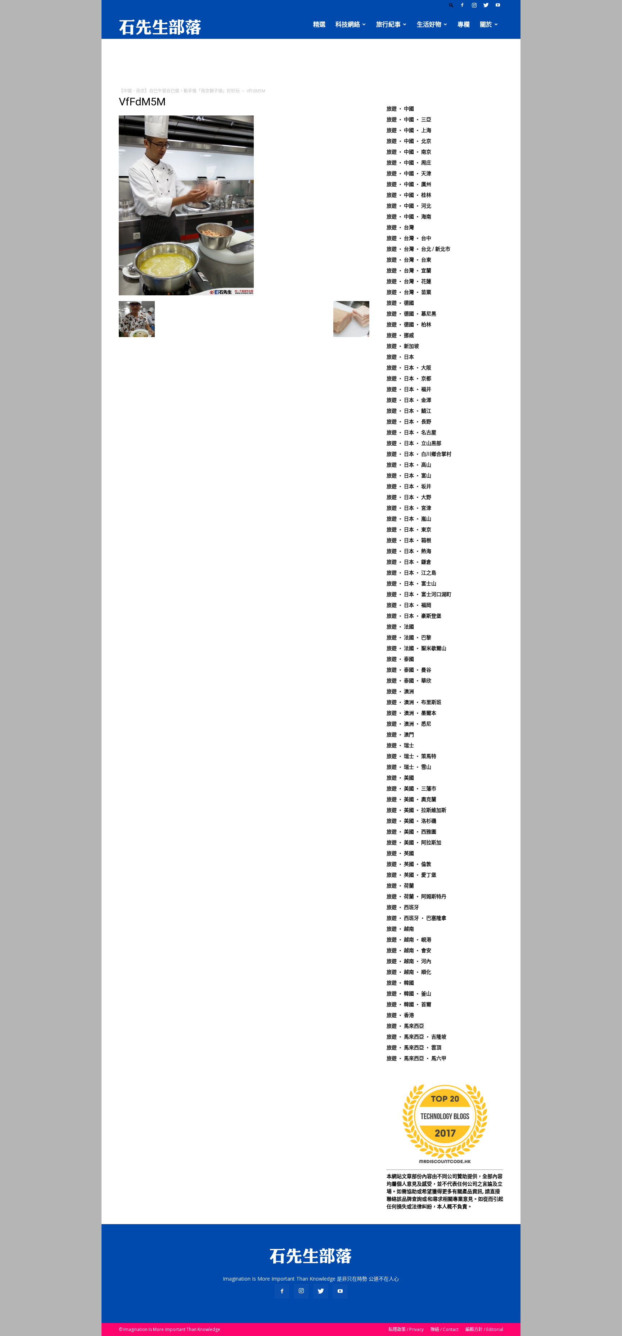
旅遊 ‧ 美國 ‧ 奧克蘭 (411, 799)
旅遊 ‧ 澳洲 (400, 691)
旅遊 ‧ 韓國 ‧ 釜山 (409, 993)
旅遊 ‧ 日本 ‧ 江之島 (411, 573)
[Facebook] (462, 5)
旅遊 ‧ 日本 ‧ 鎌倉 (409, 562)
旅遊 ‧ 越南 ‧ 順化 (409, 972)
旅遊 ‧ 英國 (400, 853)
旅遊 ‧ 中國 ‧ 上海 (409, 130)
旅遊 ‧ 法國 (400, 627)
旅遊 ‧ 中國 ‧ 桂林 (409, 195)
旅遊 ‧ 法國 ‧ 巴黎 (409, 637)
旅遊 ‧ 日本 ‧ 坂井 (409, 486)
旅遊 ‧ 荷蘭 (400, 886)
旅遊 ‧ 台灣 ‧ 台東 (409, 260)
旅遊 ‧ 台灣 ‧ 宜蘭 (409, 270)
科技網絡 (347, 24)
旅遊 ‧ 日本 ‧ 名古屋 (411, 432)
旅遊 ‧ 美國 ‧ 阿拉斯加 (414, 842)
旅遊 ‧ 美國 (400, 778)
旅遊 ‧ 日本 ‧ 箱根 (409, 540)
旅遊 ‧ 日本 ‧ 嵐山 (409, 519)
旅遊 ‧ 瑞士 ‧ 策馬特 (411, 756)
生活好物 (429, 24)
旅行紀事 (388, 24)
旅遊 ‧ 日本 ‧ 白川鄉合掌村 (419, 454)
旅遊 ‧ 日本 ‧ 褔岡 (409, 605)
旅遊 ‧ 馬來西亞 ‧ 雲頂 (414, 1047)
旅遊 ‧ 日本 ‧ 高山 (409, 465)
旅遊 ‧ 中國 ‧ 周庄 (409, 162)
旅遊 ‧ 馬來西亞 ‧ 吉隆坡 (416, 1037)
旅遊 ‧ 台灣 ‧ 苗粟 (409, 292)
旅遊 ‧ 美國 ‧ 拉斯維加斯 (416, 810)
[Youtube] (497, 5)
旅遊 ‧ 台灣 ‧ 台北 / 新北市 (418, 249)
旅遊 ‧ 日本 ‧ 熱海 (409, 551)
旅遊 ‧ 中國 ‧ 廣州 (409, 184)
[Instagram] (474, 5)
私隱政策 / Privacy (406, 1329)
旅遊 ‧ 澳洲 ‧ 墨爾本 (411, 713)
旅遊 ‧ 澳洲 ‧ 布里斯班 (414, 702)
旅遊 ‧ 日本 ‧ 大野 (409, 497)
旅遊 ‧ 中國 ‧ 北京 (409, 141)
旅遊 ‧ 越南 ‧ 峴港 (409, 939)
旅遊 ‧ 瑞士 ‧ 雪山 (409, 767)
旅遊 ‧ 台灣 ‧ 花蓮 (409, 281)
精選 (319, 24)
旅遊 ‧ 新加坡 (403, 346)
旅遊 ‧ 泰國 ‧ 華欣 (409, 680)
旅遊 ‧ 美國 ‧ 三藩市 (411, 788)
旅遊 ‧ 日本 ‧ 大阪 (409, 368)
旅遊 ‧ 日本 (400, 357)
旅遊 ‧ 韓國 (400, 983)
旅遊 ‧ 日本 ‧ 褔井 (409, 389)
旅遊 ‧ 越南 (400, 929)
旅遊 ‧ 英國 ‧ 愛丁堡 (411, 875)
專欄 (464, 24)
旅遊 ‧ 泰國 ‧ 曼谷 (409, 670)
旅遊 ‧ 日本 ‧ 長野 (409, 421)
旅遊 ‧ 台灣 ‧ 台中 (409, 238)
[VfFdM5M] (186, 293)
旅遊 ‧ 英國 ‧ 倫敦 (409, 864)
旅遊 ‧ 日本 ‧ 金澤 (409, 400)
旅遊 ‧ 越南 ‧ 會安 (409, 950)
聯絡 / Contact (445, 1329)
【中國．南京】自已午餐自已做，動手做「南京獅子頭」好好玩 (179, 91)
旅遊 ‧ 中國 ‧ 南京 (409, 152)
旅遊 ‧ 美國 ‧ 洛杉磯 (411, 821)
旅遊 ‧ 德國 (400, 303)
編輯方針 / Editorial (484, 1329)
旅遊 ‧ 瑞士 (400, 745)
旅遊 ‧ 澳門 (400, 734)
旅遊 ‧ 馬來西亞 (405, 1026)
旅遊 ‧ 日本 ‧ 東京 (409, 529)
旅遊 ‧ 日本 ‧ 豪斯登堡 (414, 616)
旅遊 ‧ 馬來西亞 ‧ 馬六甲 (416, 1058)
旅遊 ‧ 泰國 (400, 659)
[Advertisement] (311, 63)
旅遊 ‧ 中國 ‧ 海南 (409, 216)
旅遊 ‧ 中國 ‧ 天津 (409, 173)
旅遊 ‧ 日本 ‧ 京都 (409, 378)
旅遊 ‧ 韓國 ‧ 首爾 (409, 1004)
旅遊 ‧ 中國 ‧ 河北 (409, 206)
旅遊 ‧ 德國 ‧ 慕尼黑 (411, 314)
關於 (486, 24)
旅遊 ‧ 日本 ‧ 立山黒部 (414, 443)
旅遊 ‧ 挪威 (400, 335)
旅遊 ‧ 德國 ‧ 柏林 (409, 324)
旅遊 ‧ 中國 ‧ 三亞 (409, 119)
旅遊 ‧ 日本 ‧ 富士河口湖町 (419, 594)
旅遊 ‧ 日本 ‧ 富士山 (411, 583)
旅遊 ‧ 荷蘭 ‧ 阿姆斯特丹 (416, 896)
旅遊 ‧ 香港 (400, 1015)
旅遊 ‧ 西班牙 (403, 907)
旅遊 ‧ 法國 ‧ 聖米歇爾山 (416, 648)
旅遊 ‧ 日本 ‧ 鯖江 (409, 411)
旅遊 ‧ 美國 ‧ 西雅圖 (411, 832)
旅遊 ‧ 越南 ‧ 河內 (409, 961)
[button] (451, 5)
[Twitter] (486, 5)
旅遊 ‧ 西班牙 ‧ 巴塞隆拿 (416, 918)
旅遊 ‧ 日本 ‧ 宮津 (409, 508)
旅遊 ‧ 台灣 (400, 227)
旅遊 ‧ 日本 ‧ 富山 (409, 475)
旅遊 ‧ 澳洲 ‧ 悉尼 (409, 724)
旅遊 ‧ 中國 (400, 109)
